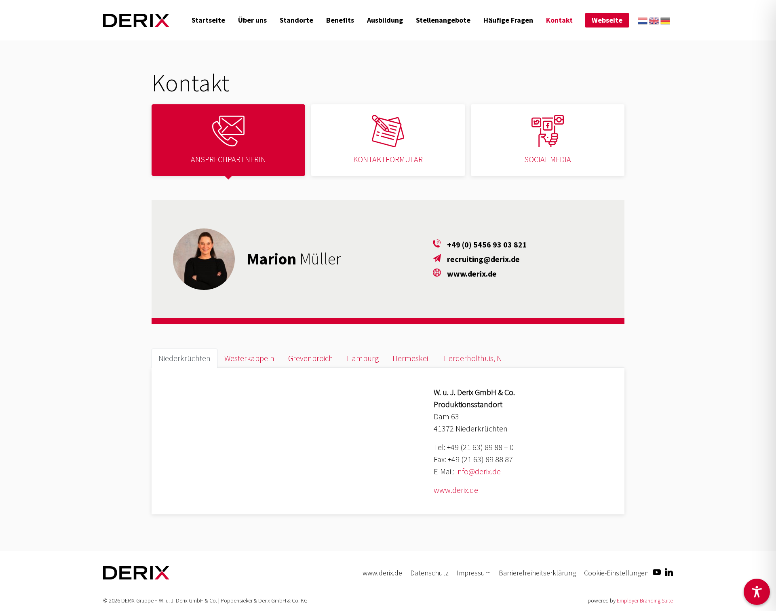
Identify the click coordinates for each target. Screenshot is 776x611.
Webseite (607, 20)
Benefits (340, 20)
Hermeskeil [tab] (411, 358)
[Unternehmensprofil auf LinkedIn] (669, 571)
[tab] (228, 140)
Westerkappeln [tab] (249, 358)
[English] (654, 20)
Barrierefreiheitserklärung (537, 572)
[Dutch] (642, 20)
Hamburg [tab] (363, 358)
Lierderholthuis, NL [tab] (475, 358)
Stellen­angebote (443, 20)
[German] (665, 20)
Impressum (474, 572)
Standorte (296, 20)
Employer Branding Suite (645, 600)
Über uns (252, 20)
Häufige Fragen (508, 20)
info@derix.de (478, 471)
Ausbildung (385, 20)
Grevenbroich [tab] (310, 358)
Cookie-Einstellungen (616, 572)
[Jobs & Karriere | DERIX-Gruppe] (136, 20)
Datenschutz (429, 572)
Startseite (208, 20)
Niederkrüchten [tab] (184, 358)
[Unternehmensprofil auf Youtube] (657, 571)
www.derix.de (456, 490)
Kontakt (559, 20)
